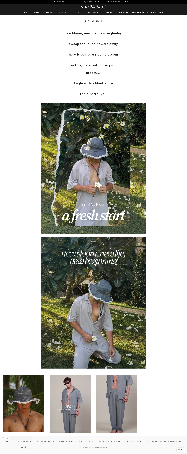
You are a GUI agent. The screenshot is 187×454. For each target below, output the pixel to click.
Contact (90, 441)
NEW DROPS (123, 12)
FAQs (161, 12)
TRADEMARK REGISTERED (137, 441)
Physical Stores (66, 441)
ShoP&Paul (89, 447)
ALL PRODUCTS (75, 12)
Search (9, 441)
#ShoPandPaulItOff (46, 441)
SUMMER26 (36, 12)
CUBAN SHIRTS (109, 12)
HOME (26, 12)
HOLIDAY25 (62, 12)
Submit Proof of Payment (110, 441)
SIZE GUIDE (151, 12)
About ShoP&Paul (24, 441)
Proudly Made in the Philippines (166, 441)
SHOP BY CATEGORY (93, 12)
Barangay (6, 438)
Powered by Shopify (100, 447)
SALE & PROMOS (137, 12)
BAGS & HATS (48, 12)
